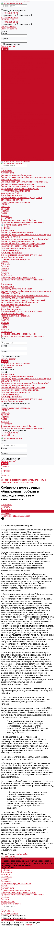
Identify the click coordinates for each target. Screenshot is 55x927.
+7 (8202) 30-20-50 (9, 17)
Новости (5, 511)
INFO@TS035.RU (8, 26)
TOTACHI (5, 92)
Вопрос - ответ (8, 901)
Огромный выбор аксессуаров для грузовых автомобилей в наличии (21, 80)
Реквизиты (6, 514)
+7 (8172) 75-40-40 (9, 13)
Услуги (4, 886)
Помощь (5, 897)
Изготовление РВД (10, 74)
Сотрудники (6, 509)
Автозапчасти (7, 110)
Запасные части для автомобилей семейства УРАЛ (25, 63)
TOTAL (4, 94)
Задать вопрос (8, 868)
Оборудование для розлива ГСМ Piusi (18, 157)
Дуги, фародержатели (11, 76)
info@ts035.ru (7, 20)
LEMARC (5, 85)
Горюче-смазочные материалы (15, 139)
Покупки (5, 899)
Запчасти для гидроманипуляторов (17, 65)
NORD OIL (5, 88)
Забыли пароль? (8, 46)
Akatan (29, 925)
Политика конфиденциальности (16, 516)
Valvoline (5, 97)
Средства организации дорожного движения (22, 160)
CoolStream (6, 99)
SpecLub (5, 90)
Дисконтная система (11, 904)
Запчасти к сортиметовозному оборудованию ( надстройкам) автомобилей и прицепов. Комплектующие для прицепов (23, 69)
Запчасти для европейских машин (17, 56)
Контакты (5, 507)
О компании (6, 108)
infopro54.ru (22, 854)
